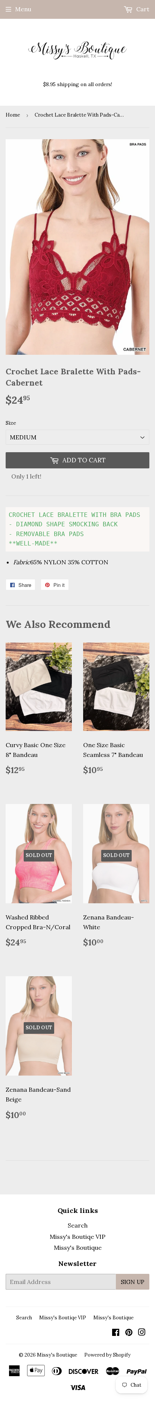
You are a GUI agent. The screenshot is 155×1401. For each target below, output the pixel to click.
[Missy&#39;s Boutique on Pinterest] (129, 1333)
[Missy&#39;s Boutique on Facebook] (116, 1333)
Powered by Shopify (107, 1355)
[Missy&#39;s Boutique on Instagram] (142, 1333)
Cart (142, 9)
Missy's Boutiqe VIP (77, 1236)
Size (11, 422)
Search (78, 1225)
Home (13, 115)
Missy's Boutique (78, 1247)
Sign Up (132, 1282)
